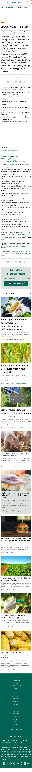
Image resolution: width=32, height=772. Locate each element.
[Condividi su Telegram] (24, 82)
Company (16, 711)
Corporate (16, 696)
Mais (2, 253)
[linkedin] (25, 763)
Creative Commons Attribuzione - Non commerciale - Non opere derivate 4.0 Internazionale (15, 246)
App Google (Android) (16, 686)
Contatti (16, 714)
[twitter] (7, 763)
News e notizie (25, 251)
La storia (16, 719)
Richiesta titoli (16, 693)
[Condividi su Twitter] (12, 82)
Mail (16, 722)
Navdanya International (12, 512)
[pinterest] (11, 763)
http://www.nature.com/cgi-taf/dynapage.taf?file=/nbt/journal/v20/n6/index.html (13, 158)
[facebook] (4, 763)
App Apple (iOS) (16, 683)
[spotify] (14, 763)
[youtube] (18, 763)
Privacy (16, 724)
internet (3, 256)
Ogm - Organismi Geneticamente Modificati (17, 253)
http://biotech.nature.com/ (10, 151)
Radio (16, 688)
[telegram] (28, 763)
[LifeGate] (16, 2)
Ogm (3, 22)
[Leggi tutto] (30, 293)
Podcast (16, 691)
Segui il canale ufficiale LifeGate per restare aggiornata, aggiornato (15, 234)
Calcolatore (16, 699)
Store (9, 2)
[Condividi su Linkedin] (16, 82)
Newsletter (16, 680)
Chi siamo (16, 716)
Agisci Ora (16, 701)
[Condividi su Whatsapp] (20, 82)
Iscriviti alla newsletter (14, 283)
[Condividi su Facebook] (8, 82)
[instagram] (21, 763)
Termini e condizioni (16, 730)
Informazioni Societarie (16, 727)
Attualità (16, 678)
